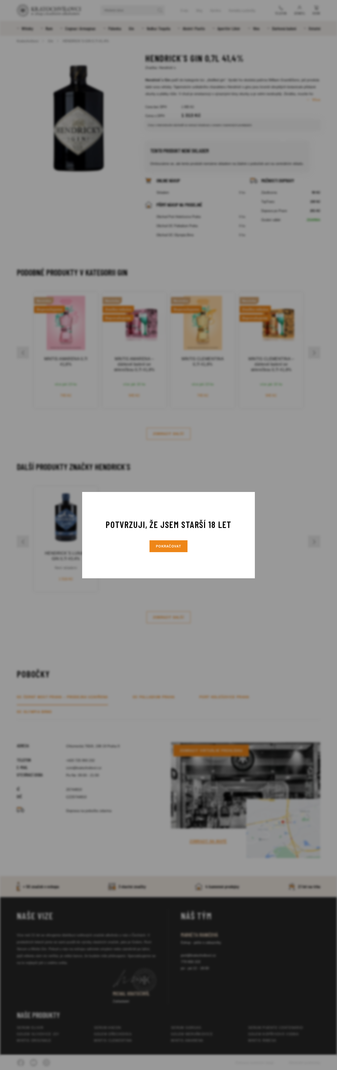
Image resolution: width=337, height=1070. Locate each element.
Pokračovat (168, 546)
